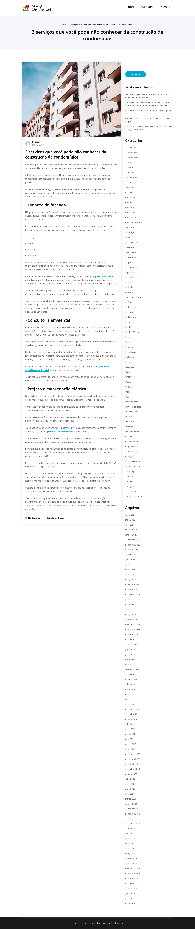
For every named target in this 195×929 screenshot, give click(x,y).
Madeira (129, 347)
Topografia (130, 486)
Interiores (130, 312)
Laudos (128, 327)
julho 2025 (130, 559)
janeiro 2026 (131, 534)
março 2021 (130, 744)
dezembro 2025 (132, 539)
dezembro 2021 (132, 709)
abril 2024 (130, 609)
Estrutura (52, 518)
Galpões (129, 292)
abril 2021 (130, 739)
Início (64, 24)
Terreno (129, 481)
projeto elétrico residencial (58, 431)
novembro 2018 (132, 873)
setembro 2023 (132, 639)
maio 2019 (130, 843)
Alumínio (129, 167)
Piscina (128, 391)
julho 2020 (130, 778)
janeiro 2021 (131, 749)
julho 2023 (130, 649)
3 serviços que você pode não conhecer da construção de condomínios (101, 24)
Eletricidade (130, 252)
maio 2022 (130, 689)
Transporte (130, 491)
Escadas (129, 277)
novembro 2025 (132, 544)
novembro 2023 (132, 629)
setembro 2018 (132, 883)
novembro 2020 (132, 759)
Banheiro (129, 187)
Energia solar (131, 267)
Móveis (128, 362)
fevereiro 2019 (132, 858)
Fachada (129, 287)
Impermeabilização (134, 297)
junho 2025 (130, 564)
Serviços (129, 456)
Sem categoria (131, 451)
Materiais (129, 356)
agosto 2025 (131, 554)
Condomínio (130, 212)
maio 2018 (130, 903)
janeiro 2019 (131, 863)
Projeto (128, 416)
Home (131, 6)
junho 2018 (130, 898)
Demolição (130, 232)
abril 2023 (130, 664)
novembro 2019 (132, 813)
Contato (165, 6)
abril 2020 (130, 793)
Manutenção (130, 352)
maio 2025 (130, 569)
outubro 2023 (131, 634)
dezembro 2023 (132, 624)
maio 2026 (130, 519)
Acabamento (131, 147)
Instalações (130, 307)
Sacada (128, 436)
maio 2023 (130, 659)
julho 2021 (130, 724)
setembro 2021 (132, 714)
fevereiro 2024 (132, 619)
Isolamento (130, 317)
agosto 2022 (131, 679)
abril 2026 (130, 524)
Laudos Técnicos (133, 332)
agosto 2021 (131, 719)
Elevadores (130, 257)
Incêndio (129, 302)
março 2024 (130, 614)
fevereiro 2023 (132, 669)
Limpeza (129, 342)
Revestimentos (132, 431)
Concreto (129, 207)
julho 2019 (130, 833)
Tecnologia (130, 471)
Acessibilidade (131, 152)
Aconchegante (131, 157)
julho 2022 (130, 684)
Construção (130, 217)
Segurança (130, 446)
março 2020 (130, 798)
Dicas (127, 237)
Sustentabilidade (132, 466)
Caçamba (129, 192)
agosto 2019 (131, 828)
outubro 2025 (131, 549)
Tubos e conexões (133, 496)
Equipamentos (131, 272)
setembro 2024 (132, 594)
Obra (127, 371)
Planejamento (131, 401)
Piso (127, 396)
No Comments (35, 518)
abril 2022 (130, 694)
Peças (61, 518)
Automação (130, 182)
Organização (131, 376)
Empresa (129, 262)
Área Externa (131, 177)
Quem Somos (148, 6)
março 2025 (130, 579)
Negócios (129, 366)
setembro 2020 (132, 769)
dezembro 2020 (132, 754)
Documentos (131, 242)
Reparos (129, 426)
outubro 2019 (131, 818)
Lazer (128, 337)
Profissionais (131, 411)
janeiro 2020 (131, 803)
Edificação (130, 247)
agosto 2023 (131, 644)
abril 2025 (130, 574)
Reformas (129, 421)
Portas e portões (133, 406)
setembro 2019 (132, 823)
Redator (36, 142)
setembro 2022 (132, 674)
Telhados (129, 476)
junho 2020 (130, 784)
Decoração (130, 227)
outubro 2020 (131, 764)
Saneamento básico (134, 441)
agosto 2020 (131, 774)
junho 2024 (130, 599)
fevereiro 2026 (132, 529)
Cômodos (129, 202)
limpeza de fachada (102, 276)
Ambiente (129, 172)
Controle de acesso (134, 222)
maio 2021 (130, 734)
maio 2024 (130, 604)
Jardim (128, 322)
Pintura (128, 386)
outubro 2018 (131, 878)
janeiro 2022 (131, 704)
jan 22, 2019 (38, 144)
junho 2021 (130, 729)
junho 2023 (130, 654)
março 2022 (130, 699)
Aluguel (128, 162)
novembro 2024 (132, 584)
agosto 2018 (131, 888)
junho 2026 (130, 514)
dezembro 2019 (132, 808)
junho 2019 (130, 838)
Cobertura (130, 197)
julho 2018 (130, 893)
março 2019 (130, 853)
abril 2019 (130, 848)
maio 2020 (130, 788)
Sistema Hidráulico (133, 461)
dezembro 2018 (132, 868)
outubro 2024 (131, 589)
